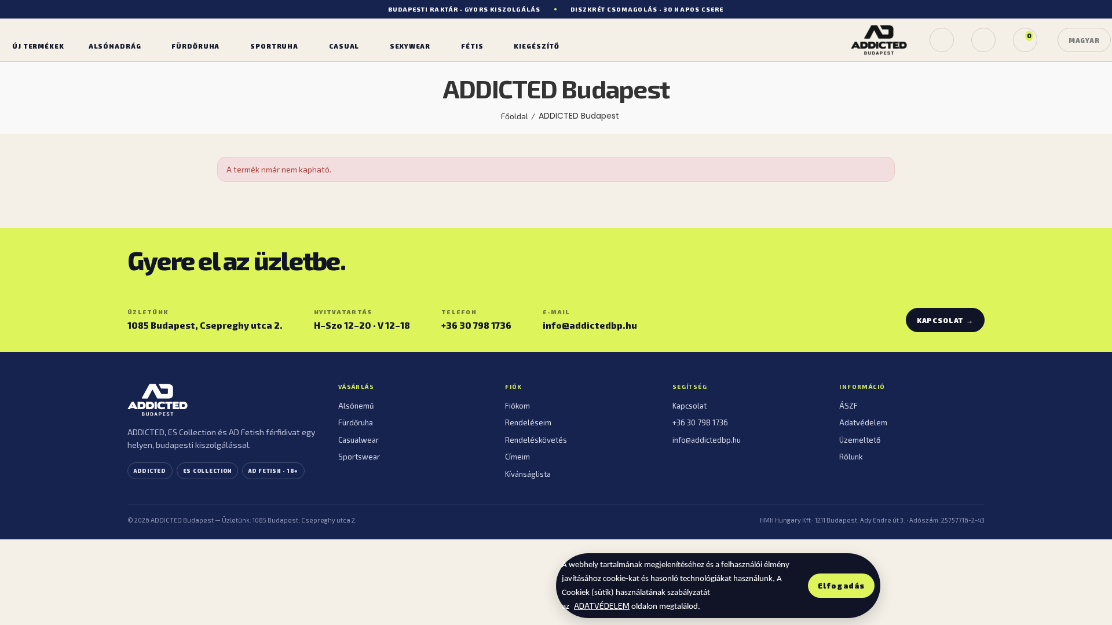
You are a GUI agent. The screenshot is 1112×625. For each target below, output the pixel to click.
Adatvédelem (863, 422)
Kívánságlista (528, 474)
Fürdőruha (355, 422)
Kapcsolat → (945, 320)
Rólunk (850, 456)
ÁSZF (848, 405)
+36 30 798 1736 (476, 325)
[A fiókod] (983, 40)
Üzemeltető (859, 439)
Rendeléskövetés (536, 439)
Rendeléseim (528, 422)
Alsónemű (356, 405)
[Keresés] (942, 40)
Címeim (517, 456)
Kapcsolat (689, 405)
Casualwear (358, 439)
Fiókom (517, 405)
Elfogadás (841, 585)
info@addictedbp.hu (590, 325)
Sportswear (359, 456)
